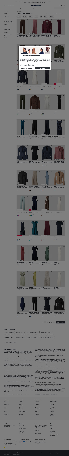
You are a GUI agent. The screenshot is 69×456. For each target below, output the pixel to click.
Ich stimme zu (42, 68)
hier (28, 64)
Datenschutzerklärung (27, 65)
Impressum (32, 65)
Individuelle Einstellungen (26, 68)
